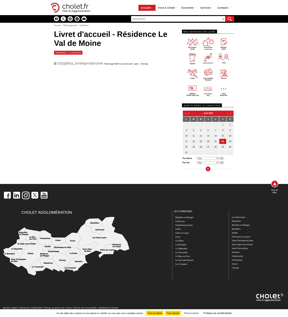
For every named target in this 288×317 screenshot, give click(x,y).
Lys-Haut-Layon (238, 217)
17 (186, 141)
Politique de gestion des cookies (58, 308)
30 (230, 147)
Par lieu (186, 162)
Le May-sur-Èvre (182, 256)
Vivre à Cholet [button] (167, 7)
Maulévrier (236, 221)
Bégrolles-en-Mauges (184, 217)
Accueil (57, 25)
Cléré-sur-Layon (182, 233)
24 (186, 147)
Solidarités (84, 25)
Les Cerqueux (181, 264)
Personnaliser (191, 313)
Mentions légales (10, 308)
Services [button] (205, 7)
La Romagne (180, 245)
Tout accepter (155, 313)
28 (215, 147)
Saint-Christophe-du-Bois (242, 240)
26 (201, 147)
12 (201, 136)
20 (208, 141)
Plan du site (79, 308)
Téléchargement (70, 25)
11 (194, 136)
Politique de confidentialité (30, 308)
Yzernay (235, 268)
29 (223, 147)
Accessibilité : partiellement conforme (102, 308)
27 (208, 147)
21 (215, 141)
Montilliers (236, 229)
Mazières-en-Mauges (241, 225)
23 (230, 141)
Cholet (178, 229)
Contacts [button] (223, 7)
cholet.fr (75, 6)
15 (223, 136)
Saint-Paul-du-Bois (240, 248)
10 (186, 136)
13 (208, 136)
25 (194, 147)
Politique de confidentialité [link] (217, 313)
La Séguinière (181, 248)
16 (230, 136)
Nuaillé (235, 233)
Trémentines (237, 260)
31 (186, 152)
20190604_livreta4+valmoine (80, 63)
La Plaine (179, 241)
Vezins (235, 264)
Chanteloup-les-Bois (184, 225)
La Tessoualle (181, 252)
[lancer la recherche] (229, 19)
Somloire (235, 252)
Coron (177, 237)
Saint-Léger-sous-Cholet (242, 244)
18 (194, 141)
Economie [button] (188, 7)
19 (201, 141)
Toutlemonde (237, 256)
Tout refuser (173, 313)
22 (223, 141)
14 (215, 136)
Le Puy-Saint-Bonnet (184, 260)
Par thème (187, 158)
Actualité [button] (146, 7)
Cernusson (180, 221)
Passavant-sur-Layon (241, 237)
